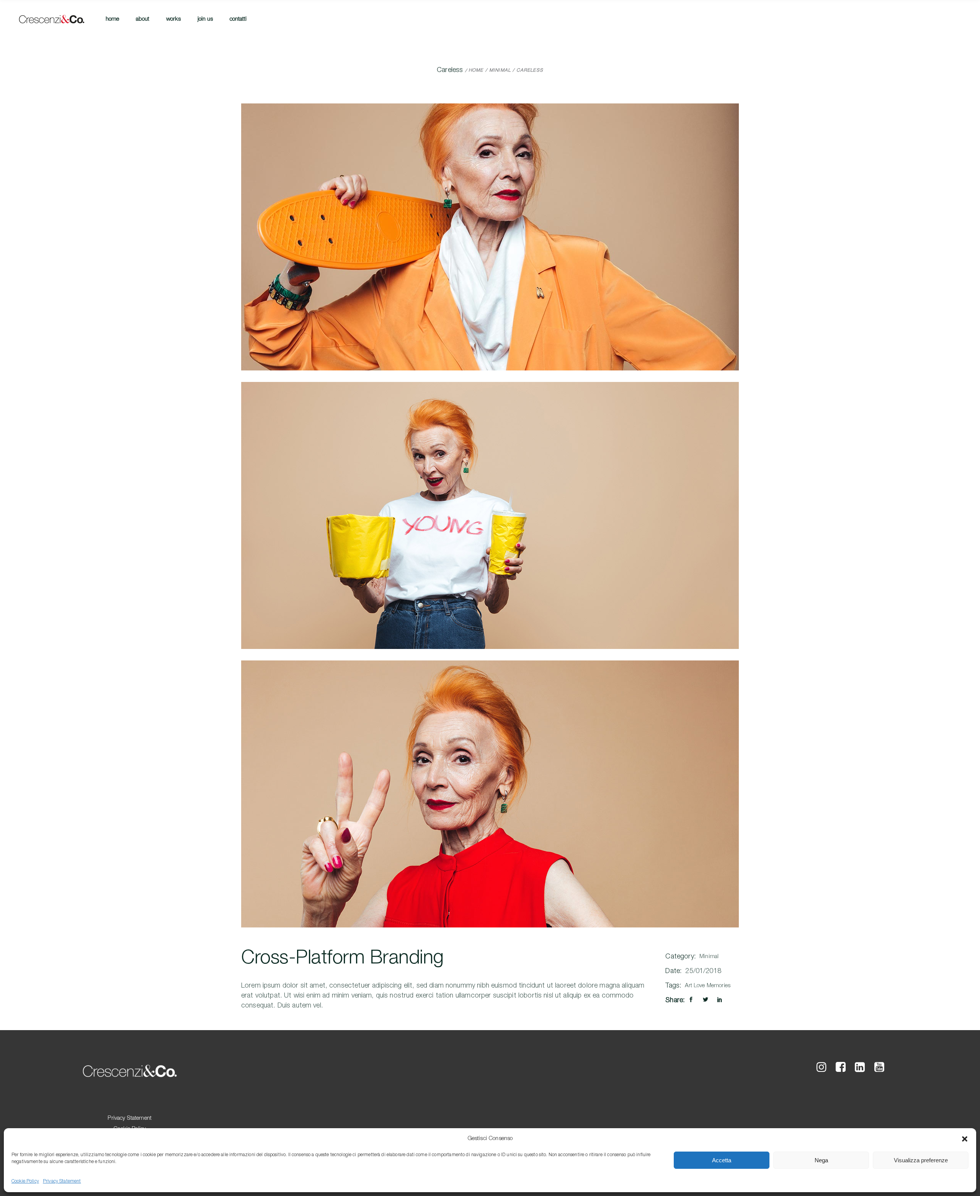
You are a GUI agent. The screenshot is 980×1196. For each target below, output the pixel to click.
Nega (821, 1160)
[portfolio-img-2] (490, 515)
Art (688, 986)
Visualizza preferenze (921, 1160)
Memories (718, 986)
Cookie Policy (25, 1181)
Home (476, 70)
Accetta (721, 1160)
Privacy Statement (62, 1181)
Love (699, 986)
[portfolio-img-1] (490, 236)
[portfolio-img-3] (490, 793)
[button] (965, 1139)
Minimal (500, 70)
